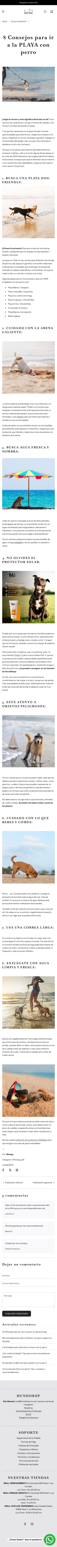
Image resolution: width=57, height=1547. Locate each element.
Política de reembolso (28, 1464)
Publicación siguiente (42, 1182)
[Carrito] (51, 11)
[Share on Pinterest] (17, 1170)
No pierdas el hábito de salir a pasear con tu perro (24, 1363)
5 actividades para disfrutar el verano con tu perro (24, 1347)
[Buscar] (45, 11)
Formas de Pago (28, 1442)
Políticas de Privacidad (28, 1445)
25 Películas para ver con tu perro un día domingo (24, 1332)
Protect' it (18, 655)
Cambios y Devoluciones (28, 1453)
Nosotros (28, 1408)
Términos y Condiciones (29, 1457)
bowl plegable (16, 542)
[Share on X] (10, 1170)
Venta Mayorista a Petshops (28, 1411)
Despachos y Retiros (28, 1449)
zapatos (20, 416)
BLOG (28, 1414)
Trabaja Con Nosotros (28, 1417)
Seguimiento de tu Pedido (28, 1438)
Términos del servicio (28, 1460)
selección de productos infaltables (31, 1140)
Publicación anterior (14, 1182)
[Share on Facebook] (3, 1170)
